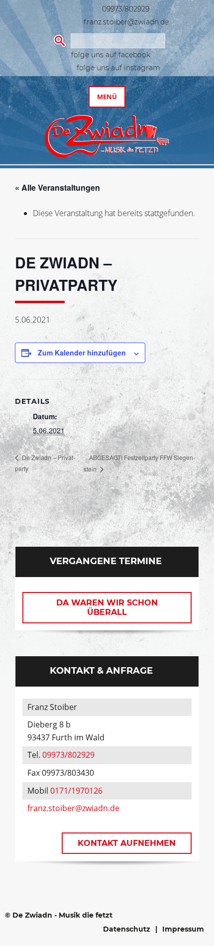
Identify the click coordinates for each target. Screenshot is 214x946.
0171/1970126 (76, 790)
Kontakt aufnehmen (127, 843)
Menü (107, 96)
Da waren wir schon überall (107, 607)
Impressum (183, 929)
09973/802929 (125, 8)
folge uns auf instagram (118, 67)
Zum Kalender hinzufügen (82, 352)
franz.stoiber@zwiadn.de (126, 21)
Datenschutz (126, 929)
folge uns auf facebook (110, 54)
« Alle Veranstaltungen (57, 187)
